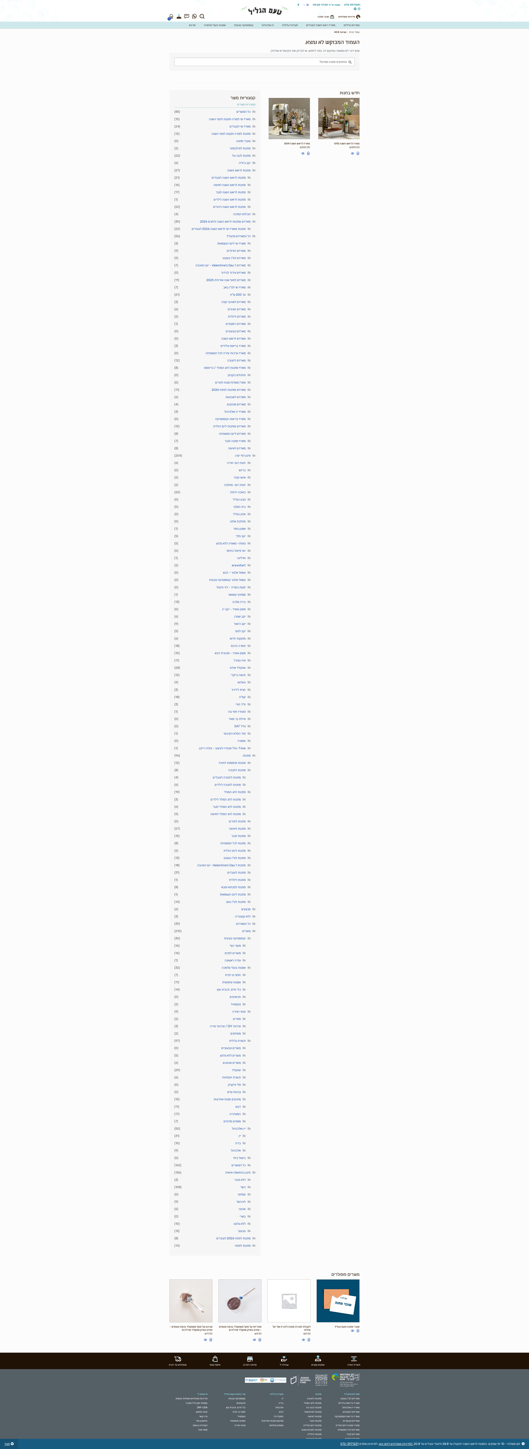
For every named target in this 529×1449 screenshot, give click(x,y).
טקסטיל (236, 1004)
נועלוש (241, 682)
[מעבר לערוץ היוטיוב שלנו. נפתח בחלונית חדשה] (354, 9)
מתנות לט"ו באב (236, 902)
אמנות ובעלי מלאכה (215, 25)
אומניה (241, 741)
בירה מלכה (239, 602)
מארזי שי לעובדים (240, 126)
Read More (358, 1330)
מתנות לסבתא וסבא (233, 887)
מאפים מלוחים (232, 1121)
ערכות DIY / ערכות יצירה (225, 1026)
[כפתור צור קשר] (186, 16)
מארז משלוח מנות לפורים (230, 382)
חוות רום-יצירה (236, 463)
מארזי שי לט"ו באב (234, 287)
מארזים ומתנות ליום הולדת (229, 426)
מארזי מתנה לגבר (235, 441)
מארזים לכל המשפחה (349, 1429)
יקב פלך (241, 536)
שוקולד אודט (238, 668)
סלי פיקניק (234, 1085)
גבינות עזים (234, 1092)
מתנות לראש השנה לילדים (230, 199)
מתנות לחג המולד (235, 792)
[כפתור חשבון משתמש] (178, 16)
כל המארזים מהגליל (239, 236)
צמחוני (242, 1194)
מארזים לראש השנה (233, 338)
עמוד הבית (354, 32)
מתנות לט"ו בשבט (235, 858)
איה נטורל (240, 660)
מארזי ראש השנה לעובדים (320, 25)
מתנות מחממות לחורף (232, 763)
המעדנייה (235, 1114)
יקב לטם (240, 631)
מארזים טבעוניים (236, 331)
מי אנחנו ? (202, 1394)
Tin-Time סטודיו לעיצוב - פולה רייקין (222, 748)
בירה (238, 1143)
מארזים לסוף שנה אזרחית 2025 (226, 280)
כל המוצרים (243, 112)
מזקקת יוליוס (238, 638)
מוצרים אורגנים (232, 1063)
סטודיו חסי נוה (237, 711)
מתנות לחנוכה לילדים (228, 785)
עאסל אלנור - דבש (234, 572)
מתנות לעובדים (236, 872)
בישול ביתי (239, 1158)
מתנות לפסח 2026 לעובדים (233, 1238)
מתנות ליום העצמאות (233, 894)
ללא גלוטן (240, 1224)
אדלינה (241, 558)
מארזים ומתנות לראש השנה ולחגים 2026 (225, 221)
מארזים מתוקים (236, 404)
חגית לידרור (238, 690)
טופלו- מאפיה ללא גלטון (231, 543)
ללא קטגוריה (243, 916)
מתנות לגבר (238, 836)
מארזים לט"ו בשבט (234, 258)
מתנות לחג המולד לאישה (225, 814)
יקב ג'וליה (245, 163)
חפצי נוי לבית (233, 975)
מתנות (247, 755)
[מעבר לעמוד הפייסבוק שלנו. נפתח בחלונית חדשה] (297, 5)
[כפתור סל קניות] (171, 16)
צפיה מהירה (352, 153)
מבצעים (246, 909)
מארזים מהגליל (352, 1394)
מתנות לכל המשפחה (233, 843)
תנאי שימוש (201, 1411)
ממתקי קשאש (237, 594)
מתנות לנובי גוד (241, 155)
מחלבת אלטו (238, 521)
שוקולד (236, 1070)
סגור (7, 1444)
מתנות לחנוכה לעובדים (227, 777)
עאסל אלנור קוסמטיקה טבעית (227, 580)
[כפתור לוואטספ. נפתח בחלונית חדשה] (194, 16)
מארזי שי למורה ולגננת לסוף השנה (230, 119)
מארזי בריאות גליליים (233, 346)
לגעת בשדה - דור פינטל (231, 587)
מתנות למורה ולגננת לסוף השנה (231, 134)
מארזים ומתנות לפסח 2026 (229, 390)
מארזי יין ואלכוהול (235, 412)
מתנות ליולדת (237, 880)
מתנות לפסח (243, 1245)
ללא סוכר (240, 1180)
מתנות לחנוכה (237, 770)
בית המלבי (239, 507)
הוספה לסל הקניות (358, 153)
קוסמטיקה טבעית (243, 25)
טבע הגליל (239, 499)
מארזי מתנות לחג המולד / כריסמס (225, 368)
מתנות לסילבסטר (240, 148)
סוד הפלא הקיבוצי (234, 733)
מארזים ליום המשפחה (232, 434)
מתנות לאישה (237, 828)
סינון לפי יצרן (243, 455)
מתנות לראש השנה (239, 170)
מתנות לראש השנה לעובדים (229, 178)
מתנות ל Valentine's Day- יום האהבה (221, 865)
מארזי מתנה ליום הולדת (348, 1425)
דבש (238, 1107)
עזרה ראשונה (233, 960)
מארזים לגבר (353, 1434)
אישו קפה (240, 477)
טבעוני (242, 1231)
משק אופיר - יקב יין (234, 609)
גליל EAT (240, 726)
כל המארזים (243, 924)
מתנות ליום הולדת (234, 851)
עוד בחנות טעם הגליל (234, 1394)
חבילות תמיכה (242, 214)
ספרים (237, 1019)
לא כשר (241, 1202)
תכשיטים (235, 997)
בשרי (243, 1216)
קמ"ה (242, 697)
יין (240, 1136)
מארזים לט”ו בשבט (350, 1398)
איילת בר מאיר (237, 719)
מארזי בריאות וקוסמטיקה (230, 419)
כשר (243, 1187)
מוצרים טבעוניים (231, 1048)
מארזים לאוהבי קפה (233, 302)
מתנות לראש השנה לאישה (229, 185)
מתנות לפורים (237, 821)
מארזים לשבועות (235, 397)
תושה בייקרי (238, 675)
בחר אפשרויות (259, 1339)
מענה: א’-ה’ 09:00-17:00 (326, 5)
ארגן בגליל (239, 514)
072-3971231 (352, 5)
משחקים (235, 1033)
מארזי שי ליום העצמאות (231, 243)
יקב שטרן (240, 616)
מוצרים (246, 931)
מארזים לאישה (237, 448)
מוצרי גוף (235, 946)
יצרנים (192, 25)
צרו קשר (203, 1416)
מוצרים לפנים (233, 953)
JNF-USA (202, 1407)
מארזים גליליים (352, 25)
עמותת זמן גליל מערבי (196, 1403)
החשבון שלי (201, 1420)
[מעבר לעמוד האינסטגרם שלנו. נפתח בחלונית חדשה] (358, 9)
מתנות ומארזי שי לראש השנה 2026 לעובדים (219, 229)
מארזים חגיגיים (237, 309)
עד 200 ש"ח (238, 295)
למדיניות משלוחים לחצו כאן (396, 1444)
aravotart (239, 565)
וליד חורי (240, 704)
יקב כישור (240, 624)
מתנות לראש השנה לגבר (231, 192)
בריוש (242, 470)
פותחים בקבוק (237, 375)
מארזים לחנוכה (236, 360)
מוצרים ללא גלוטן (230, 1055)
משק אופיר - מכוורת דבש (230, 653)
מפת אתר (202, 1429)
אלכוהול (236, 1150)
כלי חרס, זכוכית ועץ (229, 989)
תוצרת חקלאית (231, 1077)
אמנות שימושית (231, 982)
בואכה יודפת (238, 492)
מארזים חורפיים (236, 251)
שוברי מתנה (243, 141)
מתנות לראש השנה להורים (229, 207)
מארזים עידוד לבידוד (233, 272)
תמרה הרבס (238, 646)
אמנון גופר (239, 529)
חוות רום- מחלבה (235, 485)
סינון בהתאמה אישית (238, 1172)
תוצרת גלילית (237, 1041)
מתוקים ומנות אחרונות (227, 1099)
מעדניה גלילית (290, 25)
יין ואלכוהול (268, 25)
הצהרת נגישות (200, 1425)
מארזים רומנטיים (236, 324)
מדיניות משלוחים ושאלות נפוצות (191, 1398)
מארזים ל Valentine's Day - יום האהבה (220, 265)
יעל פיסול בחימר (236, 551)
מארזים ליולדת (237, 316)
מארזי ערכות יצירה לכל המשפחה (226, 353)
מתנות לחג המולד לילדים (225, 799)
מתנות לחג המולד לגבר (227, 807)
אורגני (242, 1209)
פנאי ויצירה (239, 1011)
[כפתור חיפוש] (202, 16)
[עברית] (306, 5)
